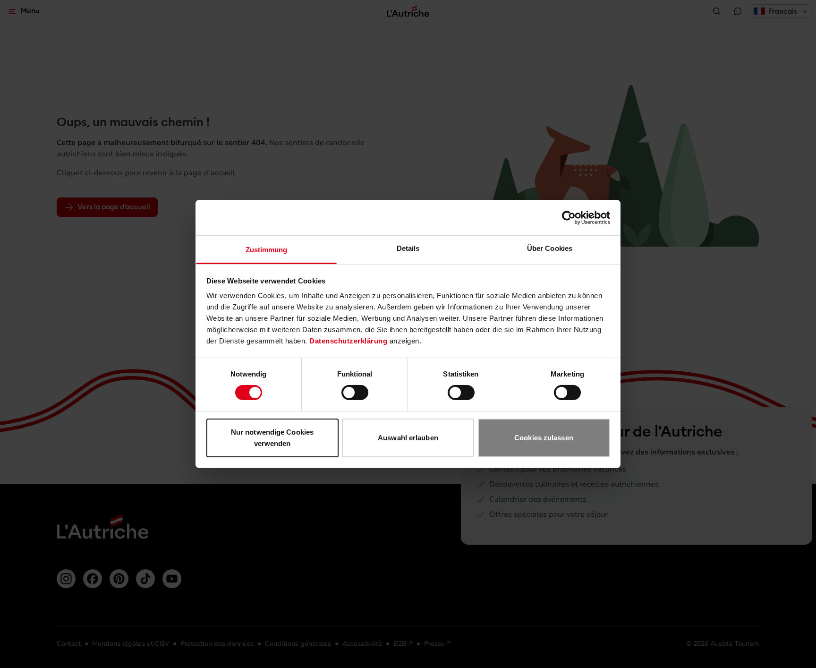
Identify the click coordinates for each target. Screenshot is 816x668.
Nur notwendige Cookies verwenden (272, 437)
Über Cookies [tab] (549, 248)
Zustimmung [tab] (267, 250)
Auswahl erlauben (408, 438)
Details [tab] (408, 248)
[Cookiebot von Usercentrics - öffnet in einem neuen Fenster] (568, 217)
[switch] (354, 392)
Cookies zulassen (543, 438)
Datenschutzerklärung (348, 341)
